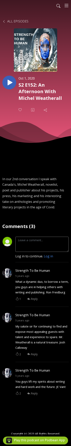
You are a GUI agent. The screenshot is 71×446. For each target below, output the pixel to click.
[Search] (58, 5)
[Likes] (20, 110)
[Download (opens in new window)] (33, 110)
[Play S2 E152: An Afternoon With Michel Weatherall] (9, 82)
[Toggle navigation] (66, 5)
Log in (48, 256)
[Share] (45, 110)
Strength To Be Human (32, 270)
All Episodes (17, 21)
